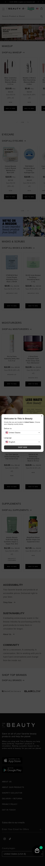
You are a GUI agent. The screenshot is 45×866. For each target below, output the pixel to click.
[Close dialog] (41, 416)
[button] (22, 433)
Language (8, 438)
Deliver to (8, 428)
